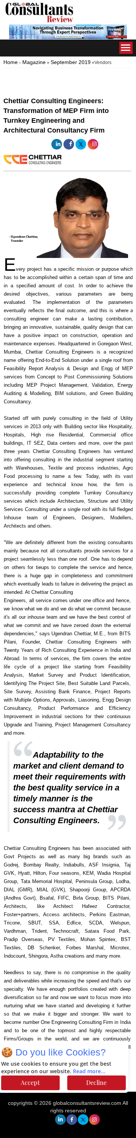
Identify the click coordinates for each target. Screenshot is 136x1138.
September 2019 (71, 62)
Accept (30, 1082)
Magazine (34, 62)
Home (10, 62)
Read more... (89, 1071)
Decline (96, 1082)
